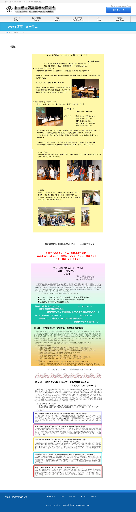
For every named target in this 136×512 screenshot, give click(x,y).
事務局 (93, 496)
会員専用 (72, 496)
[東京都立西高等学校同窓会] (31, 10)
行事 (62, 496)
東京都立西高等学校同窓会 (65, 505)
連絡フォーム (119, 10)
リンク (83, 496)
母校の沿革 (51, 496)
